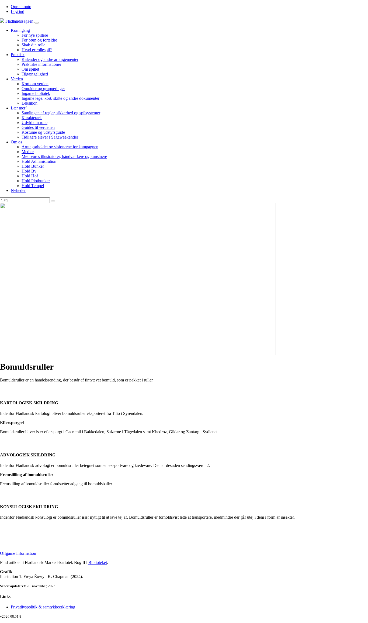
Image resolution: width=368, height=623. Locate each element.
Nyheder (18, 190)
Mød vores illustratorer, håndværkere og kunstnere (64, 156)
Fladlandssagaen (19, 21)
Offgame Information (18, 553)
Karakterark (32, 117)
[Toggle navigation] (36, 22)
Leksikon (29, 103)
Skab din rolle (33, 45)
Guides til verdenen (38, 127)
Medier (28, 151)
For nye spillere (35, 35)
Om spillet (30, 69)
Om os (16, 142)
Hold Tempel (33, 185)
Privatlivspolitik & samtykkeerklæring (43, 607)
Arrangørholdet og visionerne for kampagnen (60, 146)
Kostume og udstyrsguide (43, 132)
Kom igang (20, 30)
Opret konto (21, 6)
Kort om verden (35, 83)
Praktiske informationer (41, 64)
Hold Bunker (33, 166)
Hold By (29, 171)
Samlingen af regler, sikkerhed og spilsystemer (61, 113)
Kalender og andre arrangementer (50, 59)
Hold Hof (30, 176)
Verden (17, 79)
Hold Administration (39, 161)
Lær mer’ (19, 108)
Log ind (17, 11)
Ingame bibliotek (36, 93)
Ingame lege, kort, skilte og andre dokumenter (60, 98)
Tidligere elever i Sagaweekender (50, 137)
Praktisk (18, 54)
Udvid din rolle (34, 122)
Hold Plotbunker (36, 180)
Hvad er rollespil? (37, 49)
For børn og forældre (39, 40)
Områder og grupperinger (43, 88)
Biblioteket (97, 562)
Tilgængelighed (35, 74)
